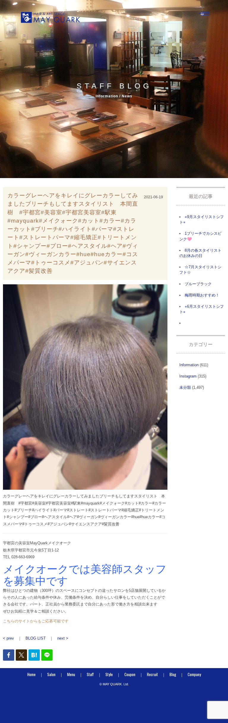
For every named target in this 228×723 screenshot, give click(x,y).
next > (62, 638)
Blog (173, 674)
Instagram (188, 376)
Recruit (152, 674)
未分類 (185, 387)
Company (194, 674)
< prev (8, 638)
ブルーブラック (198, 284)
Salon (51, 674)
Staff (90, 674)
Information (189, 365)
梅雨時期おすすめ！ (202, 295)
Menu (71, 674)
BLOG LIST (36, 638)
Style (109, 674)
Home (31, 674)
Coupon (129, 674)
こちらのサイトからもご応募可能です (36, 621)
